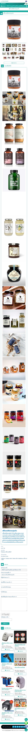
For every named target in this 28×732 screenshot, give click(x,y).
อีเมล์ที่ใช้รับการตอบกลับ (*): (6, 582)
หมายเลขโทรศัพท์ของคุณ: (6, 587)
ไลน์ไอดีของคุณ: (4, 592)
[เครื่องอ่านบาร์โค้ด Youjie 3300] (7, 636)
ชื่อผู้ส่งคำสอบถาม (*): (5, 577)
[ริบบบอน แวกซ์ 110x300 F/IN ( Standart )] (7, 681)
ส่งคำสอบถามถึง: (4, 568)
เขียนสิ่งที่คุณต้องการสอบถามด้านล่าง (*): (9, 597)
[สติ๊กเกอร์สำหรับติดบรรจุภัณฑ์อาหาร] (20, 637)
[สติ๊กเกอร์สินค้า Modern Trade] (20, 703)
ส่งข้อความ (5, 624)
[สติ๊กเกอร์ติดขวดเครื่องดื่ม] (20, 660)
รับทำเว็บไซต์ (7, 730)
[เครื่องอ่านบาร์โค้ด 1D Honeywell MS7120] (20, 682)
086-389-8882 (5, 1)
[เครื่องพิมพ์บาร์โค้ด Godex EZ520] (7, 705)
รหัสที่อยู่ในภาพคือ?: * (5, 617)
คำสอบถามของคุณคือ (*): (6, 573)
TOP (26, 730)
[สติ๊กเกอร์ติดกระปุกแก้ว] (26, 1)
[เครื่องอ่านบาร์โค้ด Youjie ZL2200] (7, 658)
